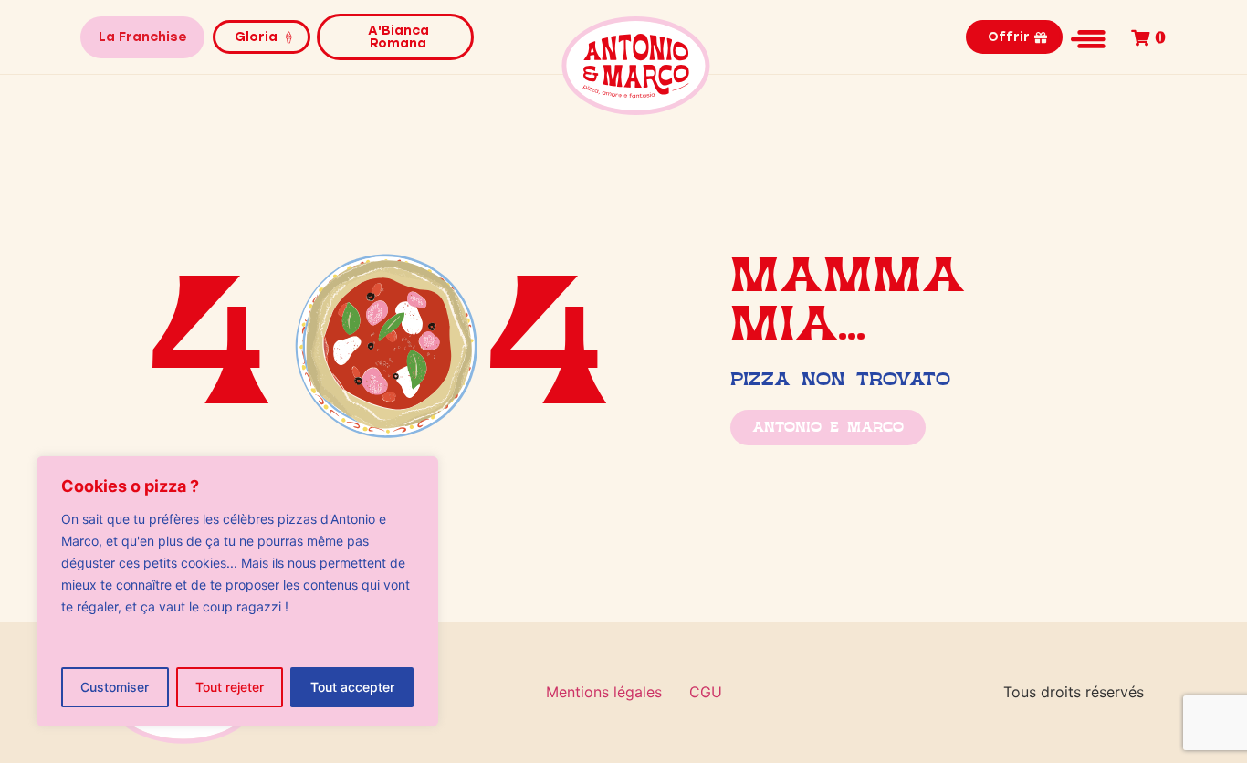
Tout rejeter (229, 687)
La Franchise (142, 37)
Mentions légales (604, 692)
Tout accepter (352, 687)
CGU (705, 692)
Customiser (114, 687)
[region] (237, 591)
